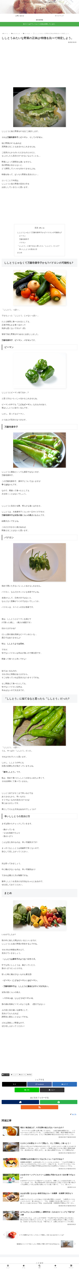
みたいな (23, 1074)
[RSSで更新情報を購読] (39, 1107)
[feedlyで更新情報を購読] (58, 1102)
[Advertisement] (39, 66)
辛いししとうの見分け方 (28, 249)
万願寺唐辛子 (24, 239)
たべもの (6, 1074)
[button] (52, 1090)
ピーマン (22, 236)
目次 (36, 228)
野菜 (30, 1074)
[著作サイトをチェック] (20, 1102)
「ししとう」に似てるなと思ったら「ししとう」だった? (38, 246)
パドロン (22, 242)
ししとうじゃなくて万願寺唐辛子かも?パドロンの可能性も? (39, 232)
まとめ (19, 252)
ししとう (15, 1074)
